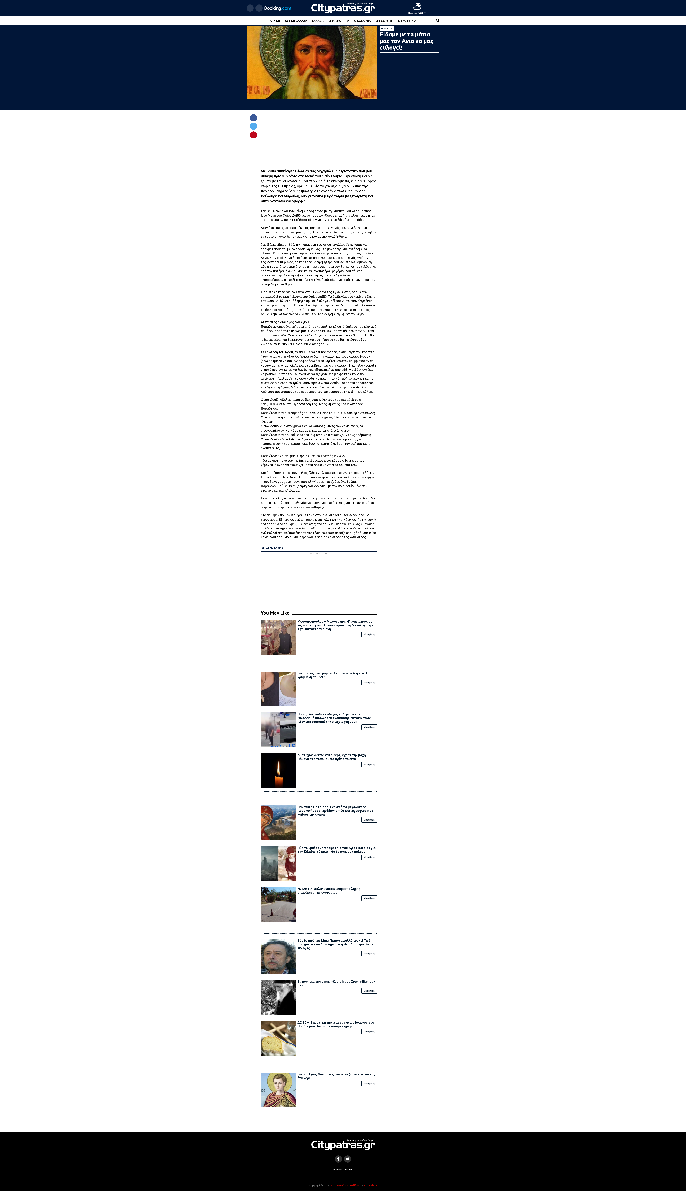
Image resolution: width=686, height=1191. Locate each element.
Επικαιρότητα (339, 20)
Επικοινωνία (407, 20)
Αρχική (275, 20)
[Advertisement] (319, 580)
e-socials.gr (370, 1185)
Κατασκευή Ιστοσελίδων (345, 1185)
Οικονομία (362, 20)
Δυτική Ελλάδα (296, 20)
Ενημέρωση (384, 20)
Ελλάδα (318, 20)
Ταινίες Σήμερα (343, 1169)
